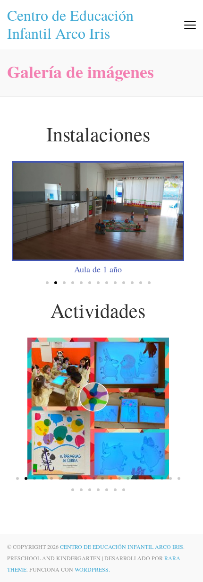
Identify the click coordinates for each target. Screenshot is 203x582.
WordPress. (92, 569)
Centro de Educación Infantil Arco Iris (70, 24)
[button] (47, 282)
